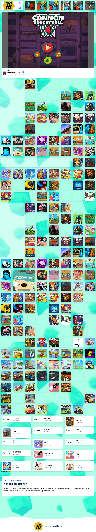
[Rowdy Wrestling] (18, 185)
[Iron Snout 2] (54, 151)
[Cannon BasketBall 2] (66, 118)
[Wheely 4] (30, 364)
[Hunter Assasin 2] (30, 151)
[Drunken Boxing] (90, 129)
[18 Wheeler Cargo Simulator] (18, 376)
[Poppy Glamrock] (42, 174)
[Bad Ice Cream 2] (90, 331)
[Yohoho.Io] (54, 207)
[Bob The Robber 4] (30, 342)
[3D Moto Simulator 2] (90, 376)
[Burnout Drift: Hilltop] (78, 387)
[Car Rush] (6, 398)
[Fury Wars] (42, 140)
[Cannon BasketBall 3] (78, 118)
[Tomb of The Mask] (90, 353)
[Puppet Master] (54, 174)
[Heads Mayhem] (90, 140)
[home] (20, 3)
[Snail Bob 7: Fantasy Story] (66, 353)
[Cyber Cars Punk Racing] (6, 409)
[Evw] (18, 140)
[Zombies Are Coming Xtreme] (90, 207)
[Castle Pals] (42, 129)
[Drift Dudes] (54, 409)
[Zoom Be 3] (90, 84)
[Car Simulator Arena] (18, 398)
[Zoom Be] (30, 95)
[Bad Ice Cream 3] (6, 342)
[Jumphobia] (66, 342)
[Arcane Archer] (90, 95)
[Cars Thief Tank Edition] (30, 398)
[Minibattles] (90, 151)
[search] (20, 8)
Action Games (11, 75)
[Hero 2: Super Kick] (6, 151)
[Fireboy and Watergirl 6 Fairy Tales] (90, 5)
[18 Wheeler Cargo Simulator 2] (6, 376)
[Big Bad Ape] (66, 106)
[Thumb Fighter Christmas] (54, 84)
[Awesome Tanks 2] (30, 106)
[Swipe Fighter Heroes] (18, 196)
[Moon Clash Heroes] (78, 162)
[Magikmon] (78, 151)
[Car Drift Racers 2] (90, 387)
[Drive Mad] (78, 409)
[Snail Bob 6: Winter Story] (54, 353)
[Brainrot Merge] (6, 174)
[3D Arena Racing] (66, 376)
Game (6, 480)
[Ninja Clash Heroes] (18, 174)
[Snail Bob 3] (18, 353)
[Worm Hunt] (90, 320)
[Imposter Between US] (42, 151)
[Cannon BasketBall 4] (90, 118)
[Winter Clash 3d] (30, 207)
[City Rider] (78, 398)
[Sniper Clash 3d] (54, 185)
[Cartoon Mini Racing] (54, 398)
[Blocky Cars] (90, 106)
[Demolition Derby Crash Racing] (18, 409)
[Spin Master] (78, 185)
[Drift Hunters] (66, 409)
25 (23, 74)
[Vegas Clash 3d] (54, 320)
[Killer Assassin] (66, 151)
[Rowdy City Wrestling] (6, 185)
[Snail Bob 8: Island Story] (78, 353)
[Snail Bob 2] (6, 353)
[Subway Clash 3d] (90, 185)
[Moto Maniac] (78, 286)
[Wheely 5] (42, 364)
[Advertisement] (34, 251)
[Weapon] (90, 196)
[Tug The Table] (54, 196)
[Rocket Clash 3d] (90, 174)
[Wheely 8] (78, 364)
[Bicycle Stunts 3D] (30, 387)
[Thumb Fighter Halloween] (66, 84)
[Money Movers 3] (30, 84)
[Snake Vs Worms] (42, 185)
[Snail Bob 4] (30, 353)
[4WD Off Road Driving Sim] (6, 387)
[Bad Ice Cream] (18, 342)
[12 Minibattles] (54, 95)
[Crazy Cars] (90, 398)
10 (19, 74)
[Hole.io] (18, 151)
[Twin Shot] (66, 196)
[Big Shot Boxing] (78, 106)
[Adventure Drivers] (18, 387)
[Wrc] (42, 207)
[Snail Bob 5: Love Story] (42, 353)
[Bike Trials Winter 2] (42, 387)
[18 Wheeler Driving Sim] (30, 376)
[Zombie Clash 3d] (66, 207)
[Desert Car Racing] (30, 409)
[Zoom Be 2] (78, 84)
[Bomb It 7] (42, 118)
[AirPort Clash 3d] (78, 95)
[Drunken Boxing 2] (78, 129)
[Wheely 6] (54, 364)
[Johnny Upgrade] (54, 342)
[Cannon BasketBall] (30, 129)
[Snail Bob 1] (90, 342)
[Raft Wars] (78, 174)
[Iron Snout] (78, 275)
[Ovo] (78, 342)
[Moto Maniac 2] (90, 162)
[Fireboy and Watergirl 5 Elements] (78, 5)
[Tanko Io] (30, 196)
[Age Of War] (66, 95)
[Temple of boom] (42, 196)
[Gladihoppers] (54, 140)
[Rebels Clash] (30, 219)
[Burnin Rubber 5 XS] (66, 387)
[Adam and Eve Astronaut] (78, 331)
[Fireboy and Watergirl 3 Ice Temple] (54, 5)
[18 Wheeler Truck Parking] (54, 376)
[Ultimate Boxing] (78, 196)
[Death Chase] (66, 129)
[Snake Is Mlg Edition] (30, 185)
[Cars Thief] (42, 398)
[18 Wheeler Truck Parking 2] (42, 376)
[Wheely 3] (18, 364)
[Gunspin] (66, 140)
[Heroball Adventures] (42, 342)
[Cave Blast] (54, 129)
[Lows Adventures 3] (90, 364)
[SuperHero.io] (6, 196)
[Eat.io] (6, 140)
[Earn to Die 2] (78, 207)
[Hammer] (78, 140)
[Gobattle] (42, 95)
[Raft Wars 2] (66, 174)
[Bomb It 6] (30, 118)
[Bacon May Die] (54, 106)
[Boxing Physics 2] (54, 118)
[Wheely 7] (66, 364)
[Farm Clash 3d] (30, 140)
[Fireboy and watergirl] (30, 5)
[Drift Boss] (42, 409)
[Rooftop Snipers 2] (42, 84)
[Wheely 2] (6, 364)
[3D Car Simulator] (78, 376)
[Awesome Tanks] (42, 106)
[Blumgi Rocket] (54, 387)
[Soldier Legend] (66, 185)
